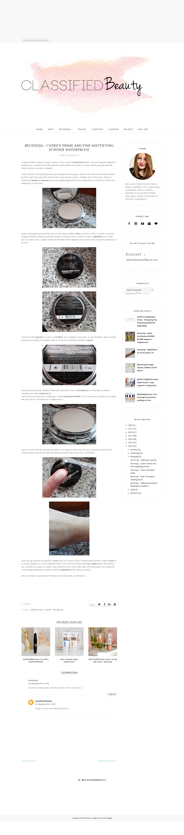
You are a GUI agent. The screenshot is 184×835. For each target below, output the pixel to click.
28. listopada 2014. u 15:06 (38, 683)
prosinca (134, 449)
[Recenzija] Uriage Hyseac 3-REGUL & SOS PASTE (147, 367)
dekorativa (37, 610)
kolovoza (134, 493)
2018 (130, 432)
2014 (130, 446)
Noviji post (30, 761)
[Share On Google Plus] (109, 604)
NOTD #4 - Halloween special (143, 460)
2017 (130, 435)
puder (48, 610)
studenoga (135, 453)
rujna (133, 489)
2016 (130, 439)
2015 (130, 442)
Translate (146, 293)
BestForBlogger (106, 818)
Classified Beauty (43, 701)
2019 (130, 428)
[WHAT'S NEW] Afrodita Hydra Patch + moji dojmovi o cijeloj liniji (147, 382)
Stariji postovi (106, 761)
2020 (130, 425)
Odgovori (112, 694)
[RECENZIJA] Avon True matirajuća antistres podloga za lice (147, 397)
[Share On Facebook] (104, 604)
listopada (134, 456)
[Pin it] (115, 604)
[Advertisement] (92, 19)
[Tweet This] (99, 604)
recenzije (58, 610)
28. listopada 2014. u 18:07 (45, 704)
